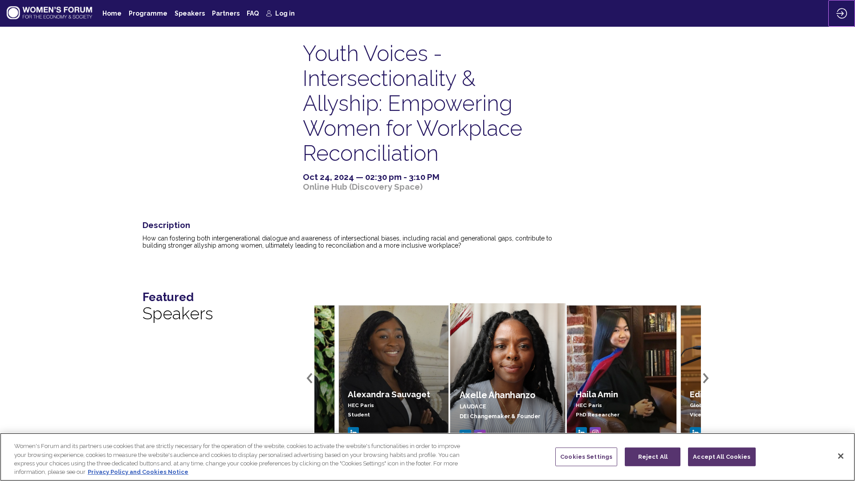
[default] (253, 13)
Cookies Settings (586, 456)
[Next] (704, 378)
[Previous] (310, 378)
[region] (427, 457)
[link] (112, 13)
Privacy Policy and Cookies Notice (138, 472)
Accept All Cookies (721, 456)
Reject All (653, 456)
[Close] (841, 456)
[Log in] (841, 13)
